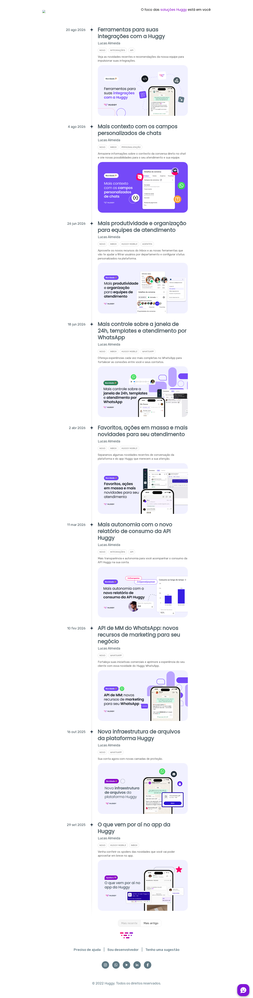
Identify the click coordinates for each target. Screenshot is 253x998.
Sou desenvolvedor (123, 950)
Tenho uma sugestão (162, 950)
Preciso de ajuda (87, 950)
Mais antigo (151, 923)
